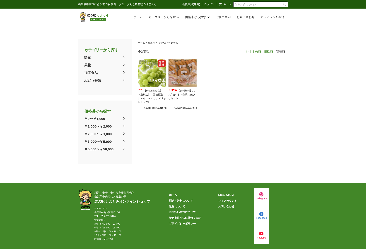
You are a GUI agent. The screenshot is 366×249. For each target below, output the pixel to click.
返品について (177, 206)
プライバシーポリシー (182, 223)
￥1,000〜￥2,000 (98, 126)
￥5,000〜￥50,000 (99, 149)
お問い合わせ (245, 17)
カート (227, 4)
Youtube (261, 237)
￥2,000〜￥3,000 (98, 134)
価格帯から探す (195, 17)
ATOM (230, 194)
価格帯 (151, 43)
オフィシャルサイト (274, 17)
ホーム (138, 17)
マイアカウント (227, 200)
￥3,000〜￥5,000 (98, 142)
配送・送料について (181, 200)
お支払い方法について (182, 212)
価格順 (268, 51)
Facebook (261, 217)
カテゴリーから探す (162, 17)
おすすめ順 (253, 51)
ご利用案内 (223, 17)
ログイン (209, 4)
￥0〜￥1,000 (94, 119)
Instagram (261, 198)
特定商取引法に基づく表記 (185, 217)
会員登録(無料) (191, 4)
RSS (221, 194)
